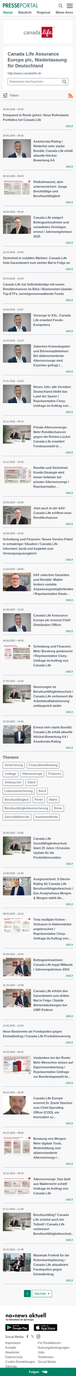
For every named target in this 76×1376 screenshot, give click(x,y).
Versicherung (13, 765)
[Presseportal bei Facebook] (26, 1336)
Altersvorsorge (32, 773)
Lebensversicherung (18, 791)
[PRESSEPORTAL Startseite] (20, 5)
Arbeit (31, 782)
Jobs (41, 1352)
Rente (38, 799)
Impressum (12, 1343)
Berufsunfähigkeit (16, 799)
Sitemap (11, 1366)
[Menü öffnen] (70, 5)
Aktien (53, 799)
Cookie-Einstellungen (20, 1361)
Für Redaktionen (49, 1343)
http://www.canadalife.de (24, 73)
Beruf (42, 791)
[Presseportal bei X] (31, 1336)
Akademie (12, 1352)
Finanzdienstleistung (43, 765)
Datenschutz (14, 1357)
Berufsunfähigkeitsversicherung (26, 808)
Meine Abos (64, 12)
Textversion (46, 1357)
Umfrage (10, 773)
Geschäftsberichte (16, 817)
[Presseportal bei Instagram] (37, 1336)
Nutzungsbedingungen (53, 1347)
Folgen (34, 1372)
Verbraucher (12, 782)
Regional (43, 12)
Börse (58, 808)
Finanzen (54, 773)
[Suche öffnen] (60, 5)
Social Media (47, 1361)
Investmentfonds (46, 817)
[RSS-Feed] (70, 95)
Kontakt (10, 1347)
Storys (8, 12)
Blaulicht (24, 12)
